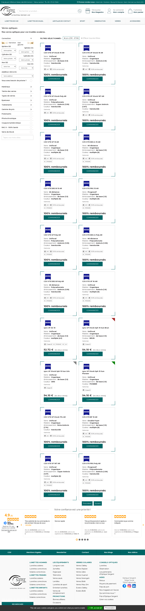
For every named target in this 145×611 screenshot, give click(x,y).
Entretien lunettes (60, 588)
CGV (9, 552)
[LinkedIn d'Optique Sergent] (134, 586)
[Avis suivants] (143, 525)
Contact (85, 552)
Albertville (99, 2)
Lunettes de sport (60, 585)
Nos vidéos (132, 552)
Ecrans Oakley (81, 588)
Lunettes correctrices (38, 569)
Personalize (110, 608)
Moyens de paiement (107, 584)
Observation (99, 21)
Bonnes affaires (59, 599)
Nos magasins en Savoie (109, 590)
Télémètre (57, 575)
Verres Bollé (81, 581)
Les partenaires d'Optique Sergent (106, 573)
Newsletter (61, 552)
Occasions (57, 603)
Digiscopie (57, 572)
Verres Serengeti (82, 578)
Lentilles (56, 581)
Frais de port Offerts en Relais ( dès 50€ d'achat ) (17, 2)
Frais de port (104, 587)
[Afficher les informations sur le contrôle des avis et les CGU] (17, 527)
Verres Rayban (82, 569)
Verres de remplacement (59, 592)
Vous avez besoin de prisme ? (14, 81)
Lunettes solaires (36, 566)
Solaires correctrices (37, 572)
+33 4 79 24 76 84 (53, 2)
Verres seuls (57, 578)
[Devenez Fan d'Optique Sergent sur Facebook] (124, 586)
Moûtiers (106, 2)
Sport (82, 21)
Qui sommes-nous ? (107, 593)
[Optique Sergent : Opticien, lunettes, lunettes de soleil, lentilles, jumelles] (8, 11)
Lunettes (103, 566)
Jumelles (56, 569)
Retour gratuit (39, 2)
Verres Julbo (81, 572)
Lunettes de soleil (35, 21)
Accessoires (135, 21)
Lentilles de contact (62, 21)
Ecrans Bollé (81, 591)
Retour (102, 580)
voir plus (28, 525)
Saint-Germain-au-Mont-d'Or (134, 2)
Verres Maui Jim (82, 585)
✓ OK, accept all (95, 608)
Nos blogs (108, 552)
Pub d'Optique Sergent (108, 596)
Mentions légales (34, 552)
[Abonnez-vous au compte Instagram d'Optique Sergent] (129, 586)
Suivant (98, 503)
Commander (54, 79)
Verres (118, 21)
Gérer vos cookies (106, 599)
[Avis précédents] (21, 525)
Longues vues (58, 566)
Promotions (59, 596)
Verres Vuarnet (82, 575)
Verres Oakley (81, 566)
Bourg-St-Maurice (117, 2)
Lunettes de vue (11, 21)
